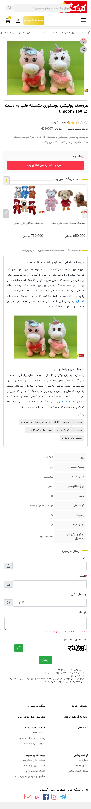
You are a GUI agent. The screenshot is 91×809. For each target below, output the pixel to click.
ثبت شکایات (38, 733)
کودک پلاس (80, 755)
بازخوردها (28, 250)
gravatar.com (40, 678)
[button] (85, 213)
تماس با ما (82, 766)
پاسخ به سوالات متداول (32, 738)
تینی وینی (74, 129)
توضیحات (74, 250)
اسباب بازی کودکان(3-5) (69, 430)
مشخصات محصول (51, 250)
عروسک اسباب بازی (46, 32)
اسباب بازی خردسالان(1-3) (68, 422)
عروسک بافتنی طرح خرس (28, 223)
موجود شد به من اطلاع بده (44, 165)
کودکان (80, 301)
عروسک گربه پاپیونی (68, 402)
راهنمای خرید (80, 706)
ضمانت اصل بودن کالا (32, 717)
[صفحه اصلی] (89, 32)
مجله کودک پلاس (78, 771)
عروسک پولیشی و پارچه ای (15, 32)
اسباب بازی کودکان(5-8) (39, 430)
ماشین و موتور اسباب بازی (30, 777)
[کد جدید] (18, 648)
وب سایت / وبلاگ (77, 594)
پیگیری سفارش (36, 706)
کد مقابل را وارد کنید (73, 639)
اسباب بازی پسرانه (35, 766)
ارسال (45, 659)
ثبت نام (83, 728)
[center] (10, 8)
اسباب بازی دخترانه (72, 32)
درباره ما (83, 760)
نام (85, 557)
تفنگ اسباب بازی (35, 771)
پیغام (82, 612)
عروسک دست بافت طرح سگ (68, 223)
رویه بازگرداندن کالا (76, 717)
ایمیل (82, 576)
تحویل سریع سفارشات (32, 744)
